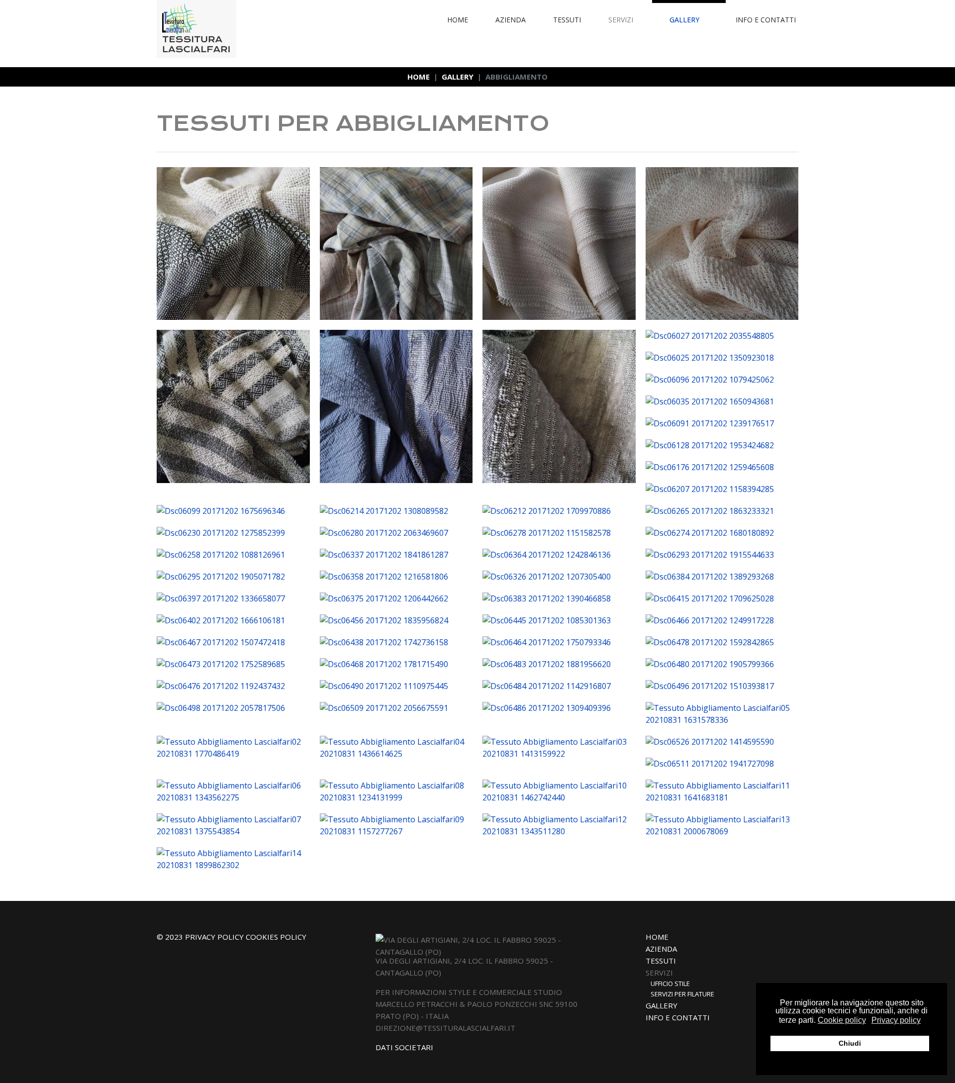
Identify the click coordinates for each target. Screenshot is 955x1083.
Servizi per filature (682, 993)
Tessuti (567, 19)
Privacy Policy (215, 937)
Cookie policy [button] (842, 1020)
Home (457, 19)
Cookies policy (276, 937)
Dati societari (404, 1047)
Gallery (684, 19)
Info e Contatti (766, 19)
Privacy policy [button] (896, 1020)
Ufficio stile (670, 983)
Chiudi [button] (850, 1043)
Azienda (510, 19)
